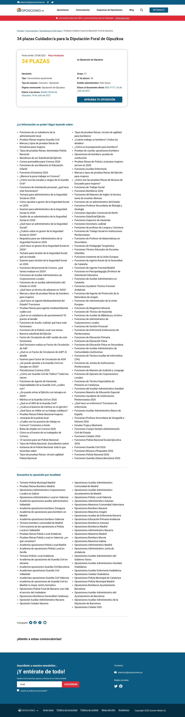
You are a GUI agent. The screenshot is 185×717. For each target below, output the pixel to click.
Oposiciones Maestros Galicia (90, 541)
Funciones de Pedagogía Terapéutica (94, 245)
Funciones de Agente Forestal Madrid (94, 267)
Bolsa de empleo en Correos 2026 (38, 428)
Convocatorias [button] (83, 10)
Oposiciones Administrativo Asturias (93, 500)
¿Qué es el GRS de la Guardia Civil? (38, 403)
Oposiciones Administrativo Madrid (93, 544)
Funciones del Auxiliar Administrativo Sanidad (99, 388)
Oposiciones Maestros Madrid (90, 533)
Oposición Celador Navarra (34, 603)
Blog (131, 10)
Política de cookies (89, 710)
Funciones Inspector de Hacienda (92, 220)
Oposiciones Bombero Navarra (90, 508)
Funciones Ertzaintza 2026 (34, 172)
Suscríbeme (70, 684)
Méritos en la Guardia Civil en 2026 (38, 399)
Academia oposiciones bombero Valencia (42, 519)
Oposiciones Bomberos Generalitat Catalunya (44, 596)
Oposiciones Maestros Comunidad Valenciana (99, 504)
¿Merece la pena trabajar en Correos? (40, 176)
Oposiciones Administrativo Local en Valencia (44, 497)
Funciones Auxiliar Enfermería (90, 168)
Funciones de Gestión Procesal (91, 326)
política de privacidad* (38, 691)
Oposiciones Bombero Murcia (90, 537)
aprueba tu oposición (99, 99)
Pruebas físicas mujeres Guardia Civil (39, 139)
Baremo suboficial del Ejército (35, 333)
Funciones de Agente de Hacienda (38, 381)
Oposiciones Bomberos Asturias (91, 522)
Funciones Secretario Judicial (90, 223)
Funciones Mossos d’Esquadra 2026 (93, 450)
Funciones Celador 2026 (87, 436)
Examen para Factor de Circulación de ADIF (43, 359)
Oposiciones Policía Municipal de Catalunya (97, 577)
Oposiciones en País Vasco (50, 31)
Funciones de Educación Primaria (92, 337)
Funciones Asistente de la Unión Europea (96, 256)
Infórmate (159, 10)
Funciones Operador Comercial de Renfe (96, 212)
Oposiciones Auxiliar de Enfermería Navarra (97, 515)
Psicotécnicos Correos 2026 (35, 370)
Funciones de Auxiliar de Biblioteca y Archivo (98, 315)
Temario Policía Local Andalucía (37, 555)
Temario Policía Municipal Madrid (37, 482)
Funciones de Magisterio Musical (92, 308)
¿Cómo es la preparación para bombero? (96, 147)
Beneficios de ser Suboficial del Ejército (40, 158)
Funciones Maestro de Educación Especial (97, 392)
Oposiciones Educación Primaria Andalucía (97, 519)
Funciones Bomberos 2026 (88, 190)
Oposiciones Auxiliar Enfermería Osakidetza (97, 570)
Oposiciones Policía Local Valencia (92, 497)
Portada (20, 31)
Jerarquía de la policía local (34, 417)
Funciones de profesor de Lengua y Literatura (98, 227)
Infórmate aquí (122, 18)
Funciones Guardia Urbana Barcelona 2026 (97, 458)
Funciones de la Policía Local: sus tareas (41, 330)
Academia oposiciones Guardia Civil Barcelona (44, 566)
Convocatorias (31, 31)
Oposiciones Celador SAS (88, 607)
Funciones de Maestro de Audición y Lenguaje (99, 370)
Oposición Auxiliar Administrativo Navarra (42, 599)
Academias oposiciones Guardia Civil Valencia (44, 577)
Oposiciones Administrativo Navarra (93, 530)
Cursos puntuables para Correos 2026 (40, 161)
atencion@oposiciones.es (130, 672)
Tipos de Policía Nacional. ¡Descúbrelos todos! (44, 443)
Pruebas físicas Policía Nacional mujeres (41, 414)
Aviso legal (48, 710)
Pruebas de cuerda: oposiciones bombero (96, 150)
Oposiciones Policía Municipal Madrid (94, 581)
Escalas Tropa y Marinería (88, 425)
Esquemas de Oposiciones (110, 10)
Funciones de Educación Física (90, 341)
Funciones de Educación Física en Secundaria (98, 344)
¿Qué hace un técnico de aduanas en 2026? (43, 289)
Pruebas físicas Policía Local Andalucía (40, 533)
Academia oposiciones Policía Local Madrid (43, 544)
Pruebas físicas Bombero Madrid (37, 486)
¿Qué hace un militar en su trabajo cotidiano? (44, 410)
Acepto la (33, 691)
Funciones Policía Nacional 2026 (91, 454)
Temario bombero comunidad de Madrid (41, 522)
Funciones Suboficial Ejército (89, 216)
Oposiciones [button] (63, 10)
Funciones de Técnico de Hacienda (93, 311)
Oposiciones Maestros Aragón (90, 511)
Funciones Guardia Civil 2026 (90, 447)
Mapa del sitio (108, 710)
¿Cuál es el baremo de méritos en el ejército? (44, 406)
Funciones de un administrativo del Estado (97, 201)
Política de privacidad (67, 710)
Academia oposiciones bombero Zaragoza (42, 508)
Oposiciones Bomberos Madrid (90, 526)
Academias (124, 710)
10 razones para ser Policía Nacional (39, 439)
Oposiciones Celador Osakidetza (91, 574)
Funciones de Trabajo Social (89, 187)
